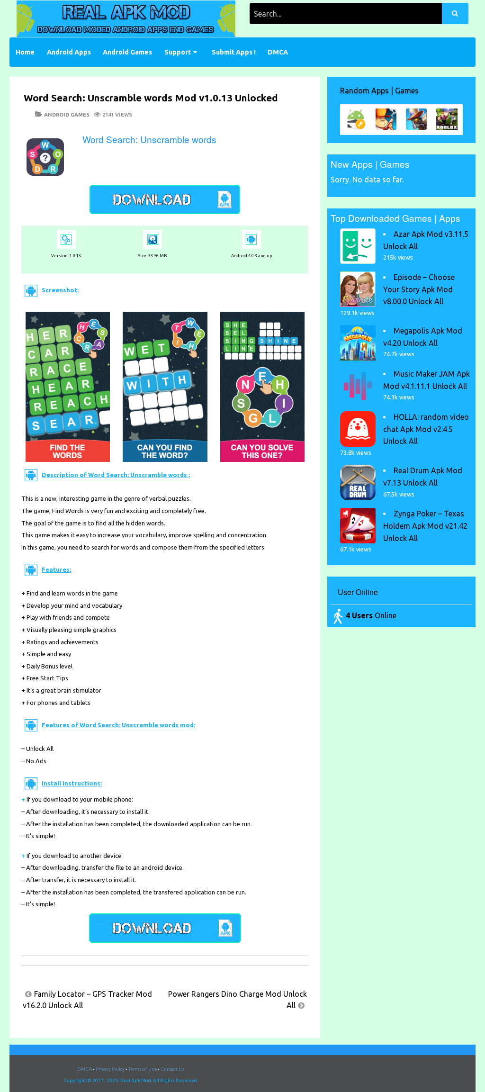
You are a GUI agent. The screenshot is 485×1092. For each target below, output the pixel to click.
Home (25, 52)
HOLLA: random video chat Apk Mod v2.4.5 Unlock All (426, 429)
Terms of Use (142, 1069)
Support (177, 52)
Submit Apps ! (234, 52)
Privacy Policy (110, 1069)
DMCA (278, 52)
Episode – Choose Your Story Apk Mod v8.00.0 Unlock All (419, 289)
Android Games (127, 52)
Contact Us (172, 1069)
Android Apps (69, 52)
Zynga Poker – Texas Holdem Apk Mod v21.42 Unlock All (425, 525)
